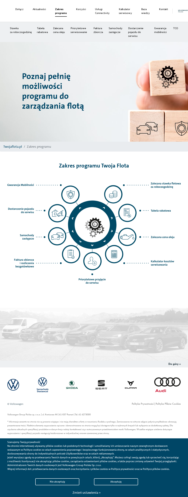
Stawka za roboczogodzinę (21, 30)
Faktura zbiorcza (98, 30)
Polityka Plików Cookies (168, 404)
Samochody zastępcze (115, 30)
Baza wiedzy (145, 11)
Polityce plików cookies (156, 469)
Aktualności (39, 9)
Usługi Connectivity (102, 11)
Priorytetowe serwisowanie (78, 30)
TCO (175, 28)
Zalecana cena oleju (59, 30)
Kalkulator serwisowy (125, 11)
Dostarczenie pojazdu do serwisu (135, 32)
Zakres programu (61, 11)
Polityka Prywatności (143, 404)
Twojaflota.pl (12, 146)
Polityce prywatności (122, 469)
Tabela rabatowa (42, 30)
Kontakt (163, 9)
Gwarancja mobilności (160, 30)
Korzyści (81, 9)
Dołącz (19, 9)
